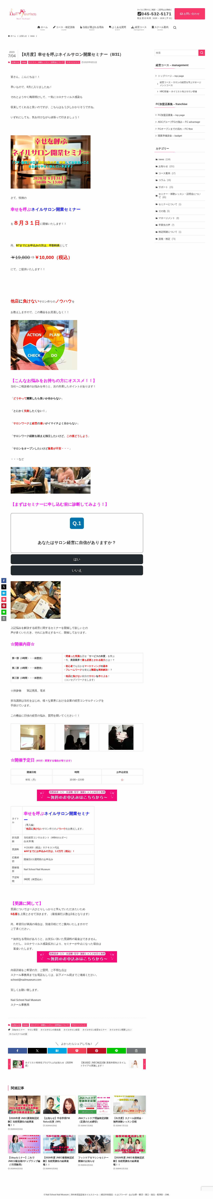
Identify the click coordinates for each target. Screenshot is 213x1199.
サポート (166, 187)
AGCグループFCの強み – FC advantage (179, 121)
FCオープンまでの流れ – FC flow (175, 128)
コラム (165, 180)
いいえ (77, 570)
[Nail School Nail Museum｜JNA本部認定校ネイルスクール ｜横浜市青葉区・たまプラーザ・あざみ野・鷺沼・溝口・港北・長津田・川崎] (22, 13)
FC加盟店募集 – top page (171, 115)
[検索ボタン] (174, 28)
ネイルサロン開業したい (120, 1030)
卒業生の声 (166, 225)
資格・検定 (167, 239)
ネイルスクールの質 (18, 1034)
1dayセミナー (18, 1030)
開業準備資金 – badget (170, 135)
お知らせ (15, 62)
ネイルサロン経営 (72, 1030)
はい (77, 559)
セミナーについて (170, 204)
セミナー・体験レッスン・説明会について (46, 62)
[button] (17, 1051)
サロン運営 (33, 1030)
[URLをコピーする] (136, 1051)
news (24, 62)
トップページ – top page (171, 76)
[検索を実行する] (201, 53)
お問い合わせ (192, 13)
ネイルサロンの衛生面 (51, 1030)
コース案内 (167, 173)
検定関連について (170, 232)
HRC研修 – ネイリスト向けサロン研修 (178, 91)
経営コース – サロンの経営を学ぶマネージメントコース (180, 84)
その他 (164, 211)
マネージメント (73, 62)
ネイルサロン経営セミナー (94, 1030)
